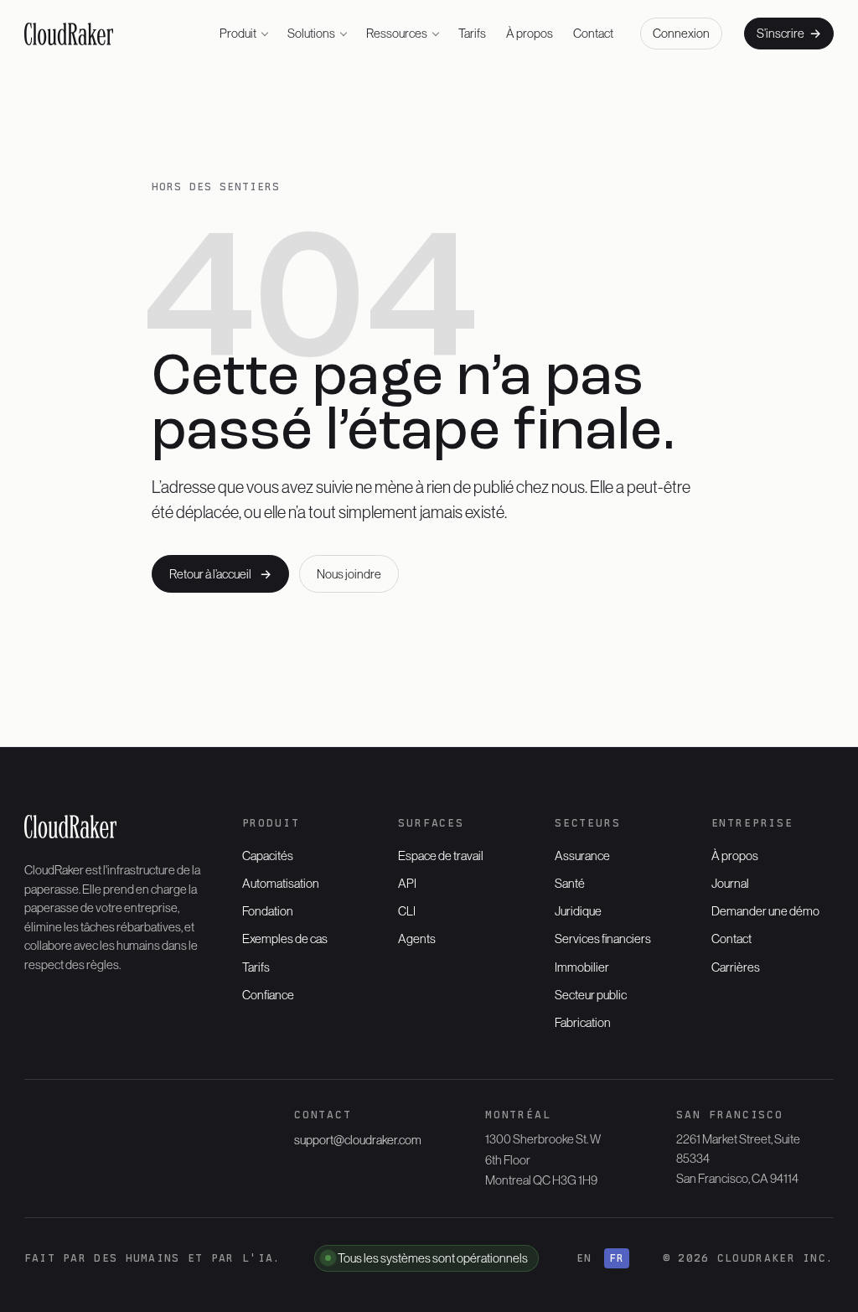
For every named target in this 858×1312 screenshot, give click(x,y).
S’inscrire (789, 33)
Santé (570, 883)
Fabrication (583, 1022)
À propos (529, 33)
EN (584, 1258)
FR (617, 1258)
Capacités (267, 855)
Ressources (396, 33)
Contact (593, 33)
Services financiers (603, 938)
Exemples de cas (285, 938)
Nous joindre (349, 574)
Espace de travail (440, 855)
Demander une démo (765, 911)
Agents (417, 938)
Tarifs (472, 33)
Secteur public (591, 995)
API (407, 883)
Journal (730, 883)
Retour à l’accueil (220, 574)
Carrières (735, 967)
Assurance (582, 855)
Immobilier (582, 967)
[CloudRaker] (69, 34)
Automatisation (280, 883)
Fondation (267, 911)
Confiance (268, 995)
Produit (238, 33)
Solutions (311, 33)
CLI (407, 911)
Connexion (681, 33)
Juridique (578, 911)
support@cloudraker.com (357, 1140)
